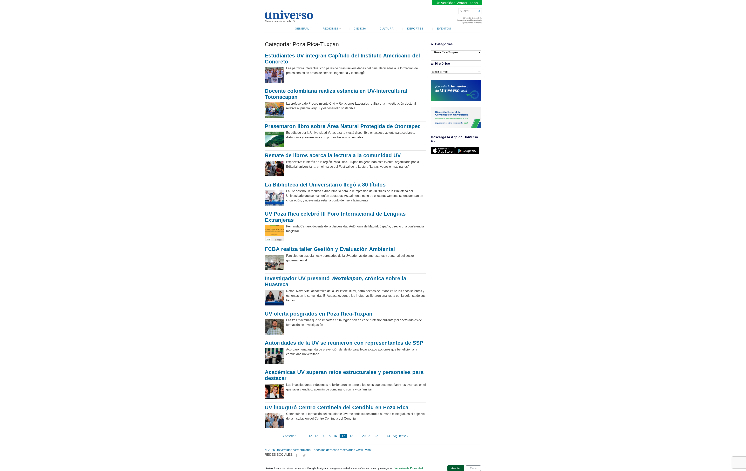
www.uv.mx (363, 450)
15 (329, 436)
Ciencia (360, 28)
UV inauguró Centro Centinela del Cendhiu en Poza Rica (336, 407)
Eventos (444, 28)
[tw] (304, 454)
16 (335, 436)
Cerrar (473, 468)
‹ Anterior (289, 436)
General (302, 28)
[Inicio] (288, 20)
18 (351, 436)
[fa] (296, 454)
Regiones (330, 28)
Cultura (387, 28)
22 (376, 436)
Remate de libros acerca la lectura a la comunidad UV (333, 155)
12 (310, 436)
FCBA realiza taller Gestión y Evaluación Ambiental (331, 249)
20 (364, 436)
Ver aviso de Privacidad (409, 468)
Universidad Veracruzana (457, 3)
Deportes (415, 28)
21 (370, 436)
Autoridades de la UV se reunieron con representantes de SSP (344, 343)
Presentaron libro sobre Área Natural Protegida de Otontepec (343, 126)
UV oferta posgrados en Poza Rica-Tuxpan (318, 314)
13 (316, 436)
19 (357, 436)
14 (322, 436)
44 (388, 436)
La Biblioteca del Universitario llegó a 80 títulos (326, 185)
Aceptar (455, 468)
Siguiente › (400, 436)
